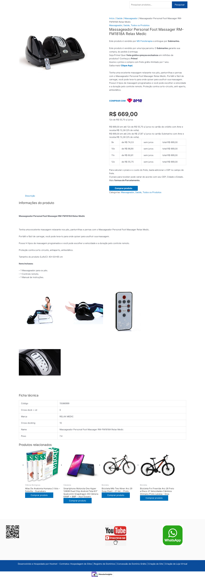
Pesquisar (180, 4)
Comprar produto (123, 188)
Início (111, 18)
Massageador (131, 18)
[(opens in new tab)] (115, 535)
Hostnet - (54, 563)
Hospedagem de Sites (81, 563)
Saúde (119, 18)
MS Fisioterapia (144, 41)
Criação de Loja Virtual (176, 563)
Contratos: (64, 563)
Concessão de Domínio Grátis (131, 563)
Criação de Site (155, 563)
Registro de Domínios (105, 563)
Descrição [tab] (30, 195)
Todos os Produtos (140, 25)
